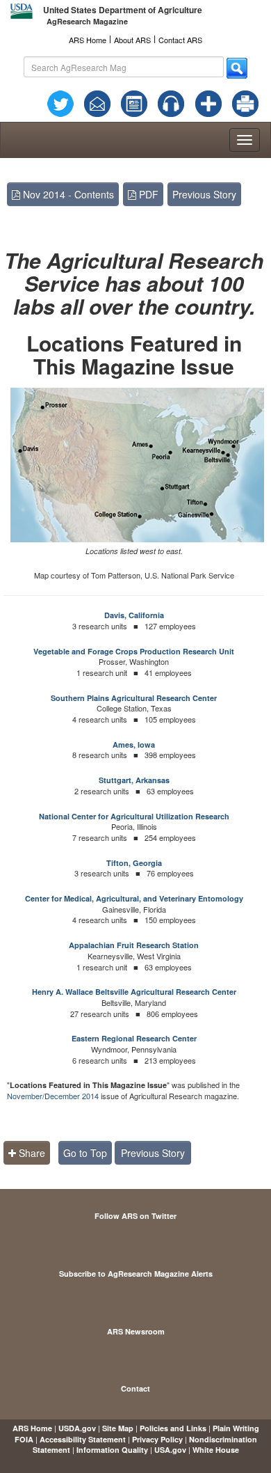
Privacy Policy (157, 1439)
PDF (147, 194)
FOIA (24, 1439)
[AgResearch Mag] (134, 102)
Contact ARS (180, 39)
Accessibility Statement (83, 1439)
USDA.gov (77, 1428)
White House (215, 1449)
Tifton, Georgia (134, 863)
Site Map (117, 1428)
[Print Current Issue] (242, 103)
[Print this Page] (245, 102)
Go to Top (85, 1153)
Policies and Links (173, 1428)
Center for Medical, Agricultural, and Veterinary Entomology (134, 898)
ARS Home (87, 39)
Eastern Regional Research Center (134, 1038)
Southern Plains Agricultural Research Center (134, 698)
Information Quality (112, 1449)
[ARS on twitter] (60, 102)
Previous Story (204, 194)
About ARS (132, 39)
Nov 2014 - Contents (67, 194)
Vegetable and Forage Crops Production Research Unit (133, 651)
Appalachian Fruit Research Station (134, 945)
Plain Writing (236, 1428)
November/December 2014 (53, 1095)
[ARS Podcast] (171, 102)
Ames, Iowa (134, 744)
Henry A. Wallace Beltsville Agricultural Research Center (134, 991)
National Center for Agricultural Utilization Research (134, 816)
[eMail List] (97, 102)
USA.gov (170, 1449)
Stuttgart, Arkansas (134, 780)
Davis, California (134, 615)
